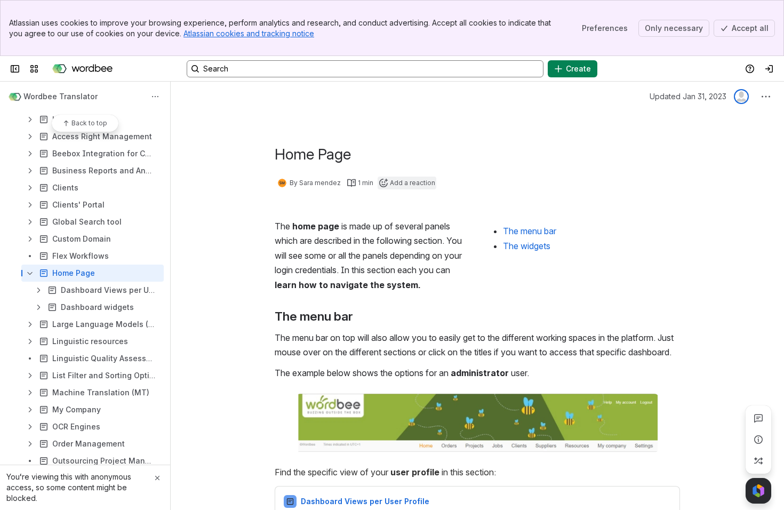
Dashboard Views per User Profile (365, 501)
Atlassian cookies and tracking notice (248, 33)
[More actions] (155, 96)
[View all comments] (758, 418)
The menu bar (529, 231)
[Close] (157, 478)
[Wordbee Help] (82, 68)
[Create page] (758, 460)
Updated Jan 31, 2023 (688, 96)
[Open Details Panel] (758, 439)
